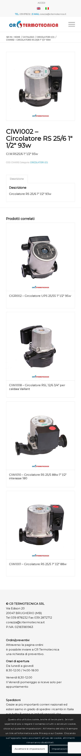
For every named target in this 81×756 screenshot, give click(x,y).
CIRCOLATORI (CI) (39, 162)
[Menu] (70, 24)
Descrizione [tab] (17, 178)
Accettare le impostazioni (30, 748)
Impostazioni (59, 748)
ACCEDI (41, 3)
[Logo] (33, 24)
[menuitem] (41, 3)
